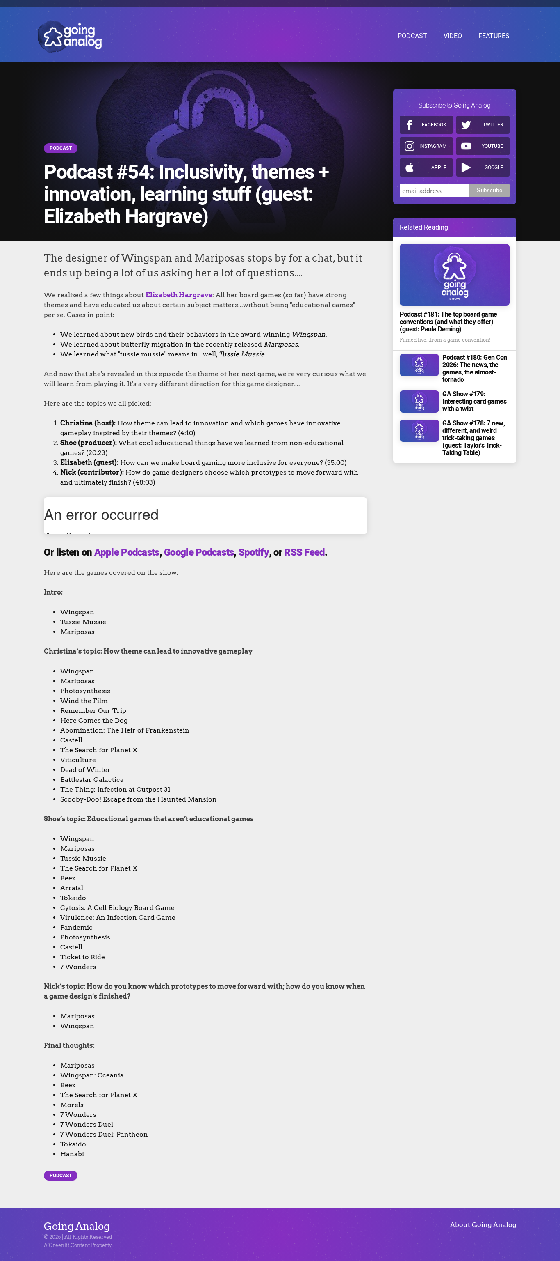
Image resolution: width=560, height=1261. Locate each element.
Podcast (61, 148)
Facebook (434, 125)
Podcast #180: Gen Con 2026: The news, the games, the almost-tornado (474, 369)
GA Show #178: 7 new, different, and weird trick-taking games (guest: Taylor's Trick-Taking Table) (473, 438)
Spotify (254, 552)
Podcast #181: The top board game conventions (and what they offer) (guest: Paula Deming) (448, 322)
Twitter (493, 125)
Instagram (432, 146)
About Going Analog (483, 1225)
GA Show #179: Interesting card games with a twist (474, 401)
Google (494, 167)
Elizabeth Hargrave (179, 295)
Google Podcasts (199, 552)
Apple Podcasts (126, 552)
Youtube (492, 146)
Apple (438, 167)
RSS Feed (304, 552)
